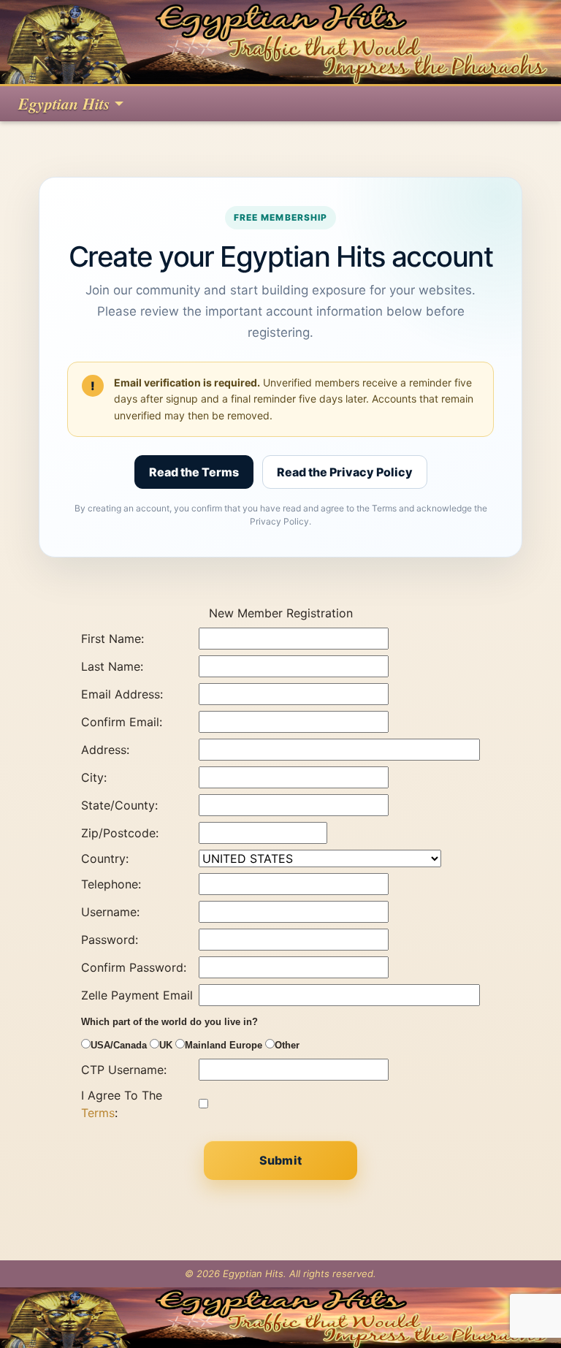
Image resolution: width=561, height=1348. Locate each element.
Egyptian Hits (64, 103)
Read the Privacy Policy (345, 472)
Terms (98, 1112)
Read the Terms (194, 472)
